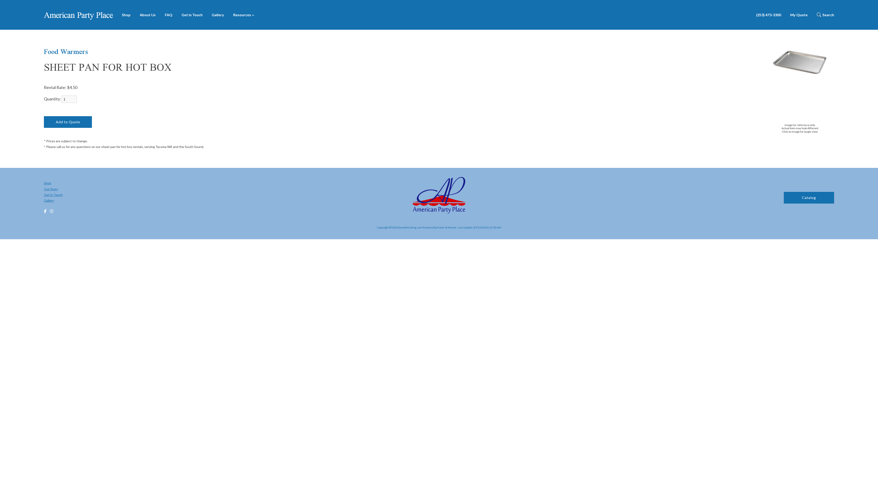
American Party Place (78, 14)
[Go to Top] (869, 486)
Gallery (218, 15)
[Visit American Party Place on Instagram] (51, 211)
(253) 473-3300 (768, 15)
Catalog (809, 197)
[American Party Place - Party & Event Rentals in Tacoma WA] (439, 196)
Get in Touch (192, 15)
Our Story (51, 189)
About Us (148, 15)
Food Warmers (66, 51)
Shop (126, 15)
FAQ (168, 15)
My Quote (799, 15)
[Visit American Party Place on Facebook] (45, 211)
